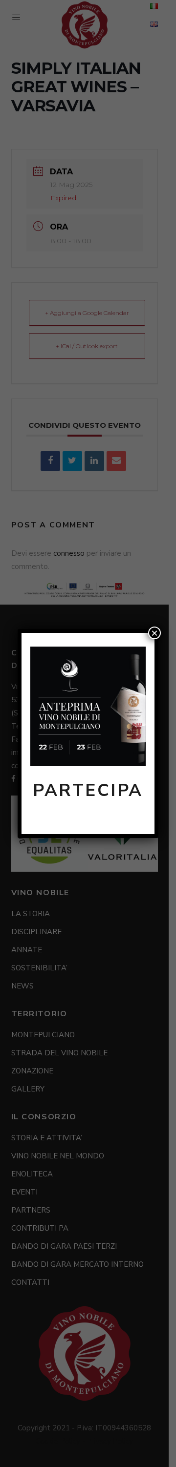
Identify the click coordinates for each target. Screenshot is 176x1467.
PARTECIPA (88, 790)
